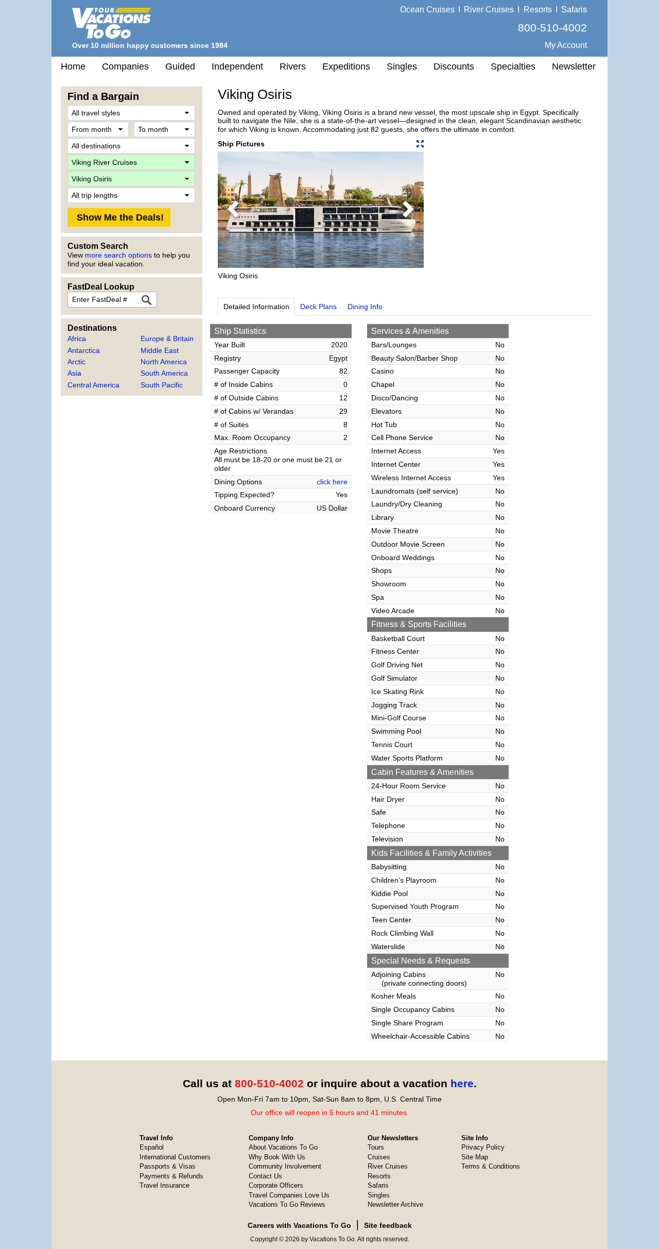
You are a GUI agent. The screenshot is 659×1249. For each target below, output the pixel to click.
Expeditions (346, 66)
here (462, 1083)
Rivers (293, 66)
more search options (118, 255)
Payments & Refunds (171, 1176)
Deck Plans (318, 306)
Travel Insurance (164, 1185)
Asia (74, 373)
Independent (237, 66)
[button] (233, 209)
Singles (402, 66)
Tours (376, 1147)
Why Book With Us (277, 1157)
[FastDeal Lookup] (146, 300)
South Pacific (162, 385)
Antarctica (83, 350)
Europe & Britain (167, 338)
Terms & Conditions (490, 1166)
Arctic (76, 362)
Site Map (474, 1157)
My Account (566, 45)
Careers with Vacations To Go (299, 1225)
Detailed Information (256, 306)
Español (152, 1147)
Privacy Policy (483, 1147)
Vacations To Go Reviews (287, 1204)
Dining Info (365, 306)
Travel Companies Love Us (289, 1195)
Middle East (160, 350)
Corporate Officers (276, 1185)
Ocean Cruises (427, 9)
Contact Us (265, 1176)
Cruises (379, 1157)
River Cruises (489, 9)
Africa (76, 338)
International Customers (175, 1157)
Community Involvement (285, 1166)
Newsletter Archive (395, 1204)
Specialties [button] (513, 66)
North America (164, 362)
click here (332, 482)
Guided (180, 66)
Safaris (574, 9)
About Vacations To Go (283, 1147)
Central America (93, 385)
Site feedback (388, 1225)
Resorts (538, 9)
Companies (125, 66)
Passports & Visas (168, 1166)
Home (73, 66)
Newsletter (574, 66)
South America (164, 373)
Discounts (453, 66)
